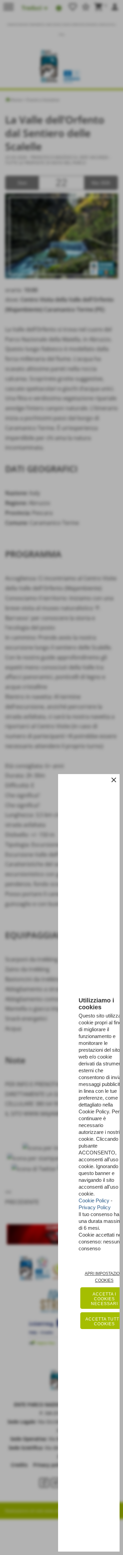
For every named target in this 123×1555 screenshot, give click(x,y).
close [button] (114, 780)
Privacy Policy (95, 1207)
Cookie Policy (94, 1200)
